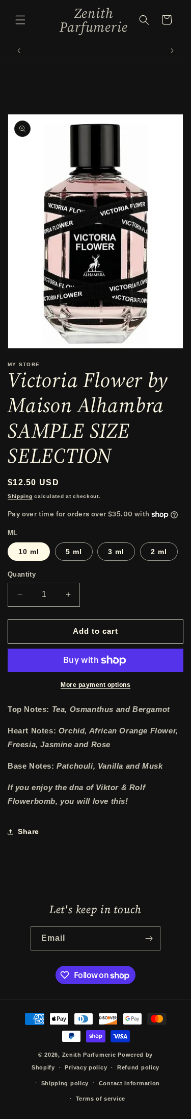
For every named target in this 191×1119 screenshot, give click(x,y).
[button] (20, 20)
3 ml (116, 551)
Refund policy (138, 1067)
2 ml (159, 551)
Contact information (129, 1083)
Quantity (22, 574)
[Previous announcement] (19, 50)
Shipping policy (65, 1083)
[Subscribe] (149, 938)
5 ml (74, 551)
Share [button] (28, 831)
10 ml (28, 551)
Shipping (20, 496)
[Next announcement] (172, 50)
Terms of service (100, 1099)
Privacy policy (86, 1067)
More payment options (95, 684)
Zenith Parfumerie (90, 1055)
